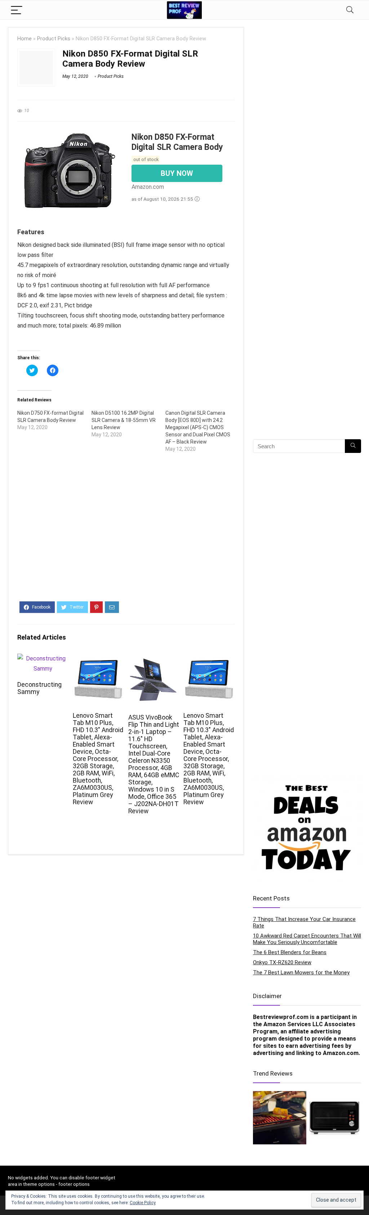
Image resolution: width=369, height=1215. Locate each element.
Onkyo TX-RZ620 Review (282, 962)
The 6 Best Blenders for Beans (289, 952)
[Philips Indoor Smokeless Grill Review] (279, 1117)
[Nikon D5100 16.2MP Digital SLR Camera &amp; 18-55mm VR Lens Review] (129, 423)
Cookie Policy (143, 1202)
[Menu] (16, 9)
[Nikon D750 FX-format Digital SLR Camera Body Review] (54, 420)
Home (24, 39)
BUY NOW (177, 173)
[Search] (350, 9)
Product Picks (53, 39)
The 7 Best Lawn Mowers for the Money (301, 972)
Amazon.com (341, 1053)
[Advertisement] (126, 533)
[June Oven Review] (334, 1117)
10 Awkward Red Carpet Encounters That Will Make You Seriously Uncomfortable (307, 939)
